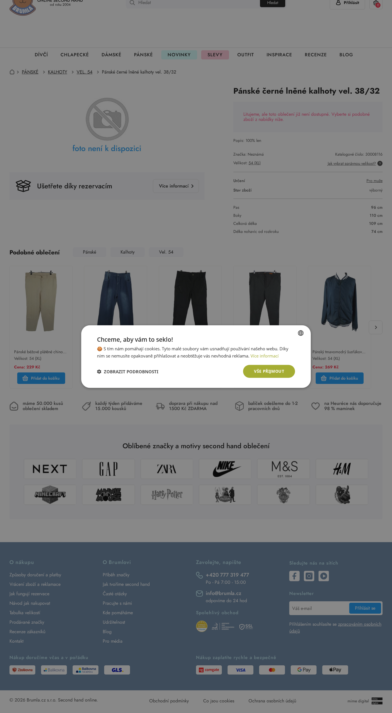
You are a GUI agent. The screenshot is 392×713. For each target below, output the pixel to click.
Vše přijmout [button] (269, 371)
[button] (127, 371)
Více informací (265, 355)
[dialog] (196, 356)
